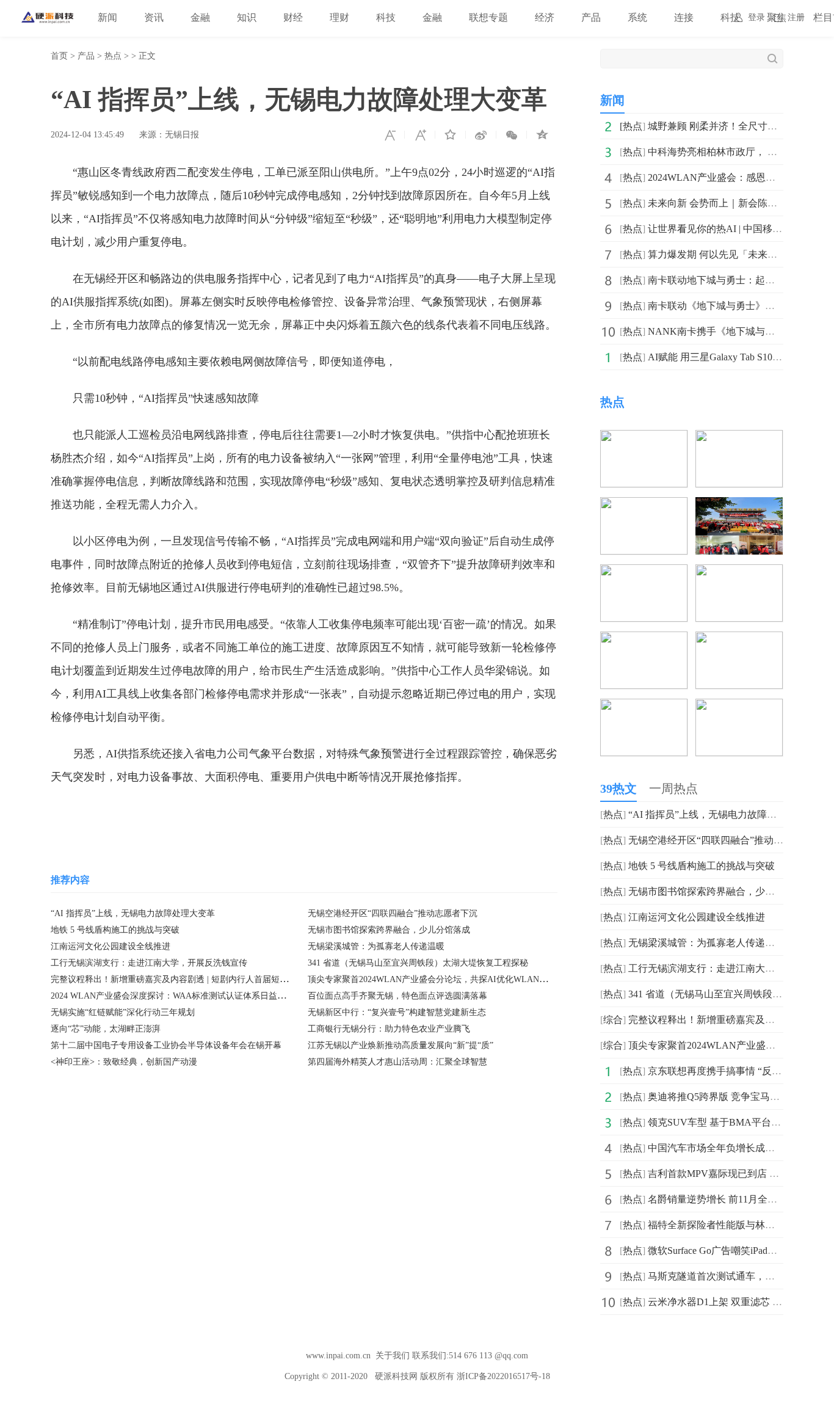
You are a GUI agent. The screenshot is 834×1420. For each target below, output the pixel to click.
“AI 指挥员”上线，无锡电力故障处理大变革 (133, 913)
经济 (544, 17)
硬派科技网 (396, 1376)
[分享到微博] (481, 135)
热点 (112, 55)
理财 (339, 17)
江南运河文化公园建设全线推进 (110, 946)
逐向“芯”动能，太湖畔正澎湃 (106, 1028)
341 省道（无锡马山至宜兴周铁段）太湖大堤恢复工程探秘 (418, 962)
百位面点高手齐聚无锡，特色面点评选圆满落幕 (397, 995)
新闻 (107, 17)
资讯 (154, 17)
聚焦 (776, 17)
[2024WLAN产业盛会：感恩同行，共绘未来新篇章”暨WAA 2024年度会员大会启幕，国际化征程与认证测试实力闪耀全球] (643, 505)
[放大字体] (420, 135)
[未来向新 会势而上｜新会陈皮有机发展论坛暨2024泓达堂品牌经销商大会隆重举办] (739, 505)
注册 (796, 17)
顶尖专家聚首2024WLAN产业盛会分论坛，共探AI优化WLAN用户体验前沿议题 (457, 979)
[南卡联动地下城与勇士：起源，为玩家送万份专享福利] (739, 572)
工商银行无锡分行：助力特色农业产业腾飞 (389, 1028)
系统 (637, 17)
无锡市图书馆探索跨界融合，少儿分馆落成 (389, 929)
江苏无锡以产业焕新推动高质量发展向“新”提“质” (400, 1045)
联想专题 (488, 17)
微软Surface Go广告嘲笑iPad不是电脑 (727, 1250)
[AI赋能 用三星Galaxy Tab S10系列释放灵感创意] (643, 707)
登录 (756, 17)
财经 (293, 17)
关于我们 (392, 1355)
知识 (246, 17)
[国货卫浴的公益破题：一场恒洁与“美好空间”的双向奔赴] (739, 707)
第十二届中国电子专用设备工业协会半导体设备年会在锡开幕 (166, 1045)
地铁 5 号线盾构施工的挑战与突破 (115, 929)
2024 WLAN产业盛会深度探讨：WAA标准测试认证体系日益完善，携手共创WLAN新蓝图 (219, 995)
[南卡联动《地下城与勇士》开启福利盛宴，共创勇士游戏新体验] (643, 640)
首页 (59, 55)
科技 (386, 17)
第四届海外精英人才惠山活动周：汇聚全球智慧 (397, 1061)
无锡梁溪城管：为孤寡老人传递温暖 (376, 946)
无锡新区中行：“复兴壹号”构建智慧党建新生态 (397, 1012)
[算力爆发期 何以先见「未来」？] (643, 572)
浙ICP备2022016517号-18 (503, 1376)
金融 (200, 17)
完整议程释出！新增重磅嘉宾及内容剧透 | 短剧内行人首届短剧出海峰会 (186, 979)
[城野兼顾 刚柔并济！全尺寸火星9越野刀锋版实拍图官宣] (643, 438)
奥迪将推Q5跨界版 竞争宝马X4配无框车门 (739, 1096)
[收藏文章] (450, 135)
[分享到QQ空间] (542, 135)
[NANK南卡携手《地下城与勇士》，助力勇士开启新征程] (739, 640)
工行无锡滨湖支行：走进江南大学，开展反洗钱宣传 (149, 962)
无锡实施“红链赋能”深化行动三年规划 (123, 1012)
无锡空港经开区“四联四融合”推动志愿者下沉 (392, 913)
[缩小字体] (389, 135)
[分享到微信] (511, 135)
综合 (613, 1019)
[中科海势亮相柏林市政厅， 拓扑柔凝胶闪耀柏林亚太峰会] (739, 438)
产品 (591, 17)
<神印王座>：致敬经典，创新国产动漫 (124, 1061)
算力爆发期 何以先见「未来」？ (717, 254)
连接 (684, 17)
